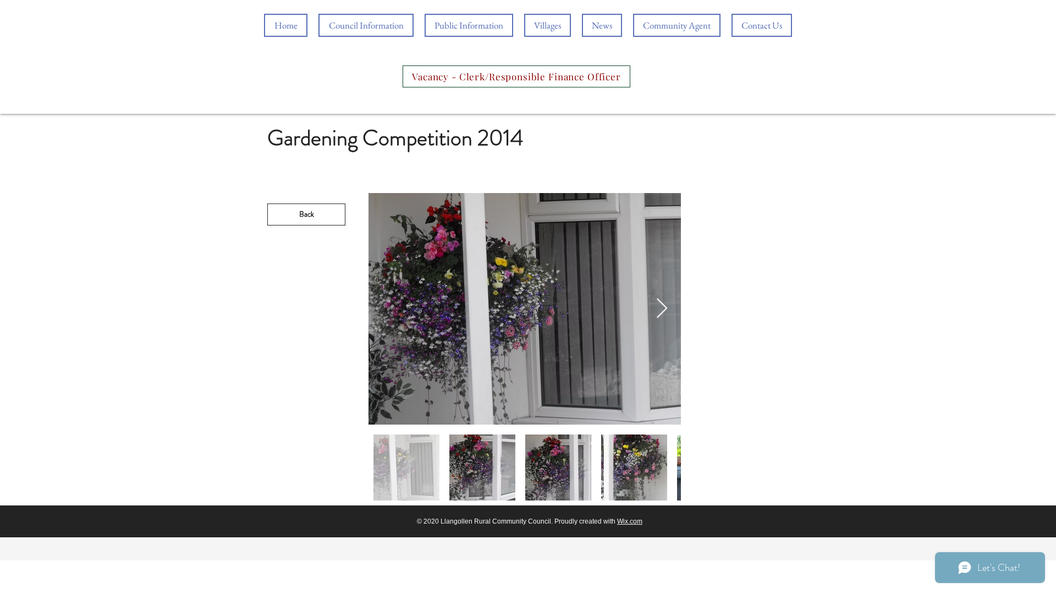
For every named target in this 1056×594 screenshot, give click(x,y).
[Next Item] (662, 309)
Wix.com (629, 521)
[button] (469, 25)
